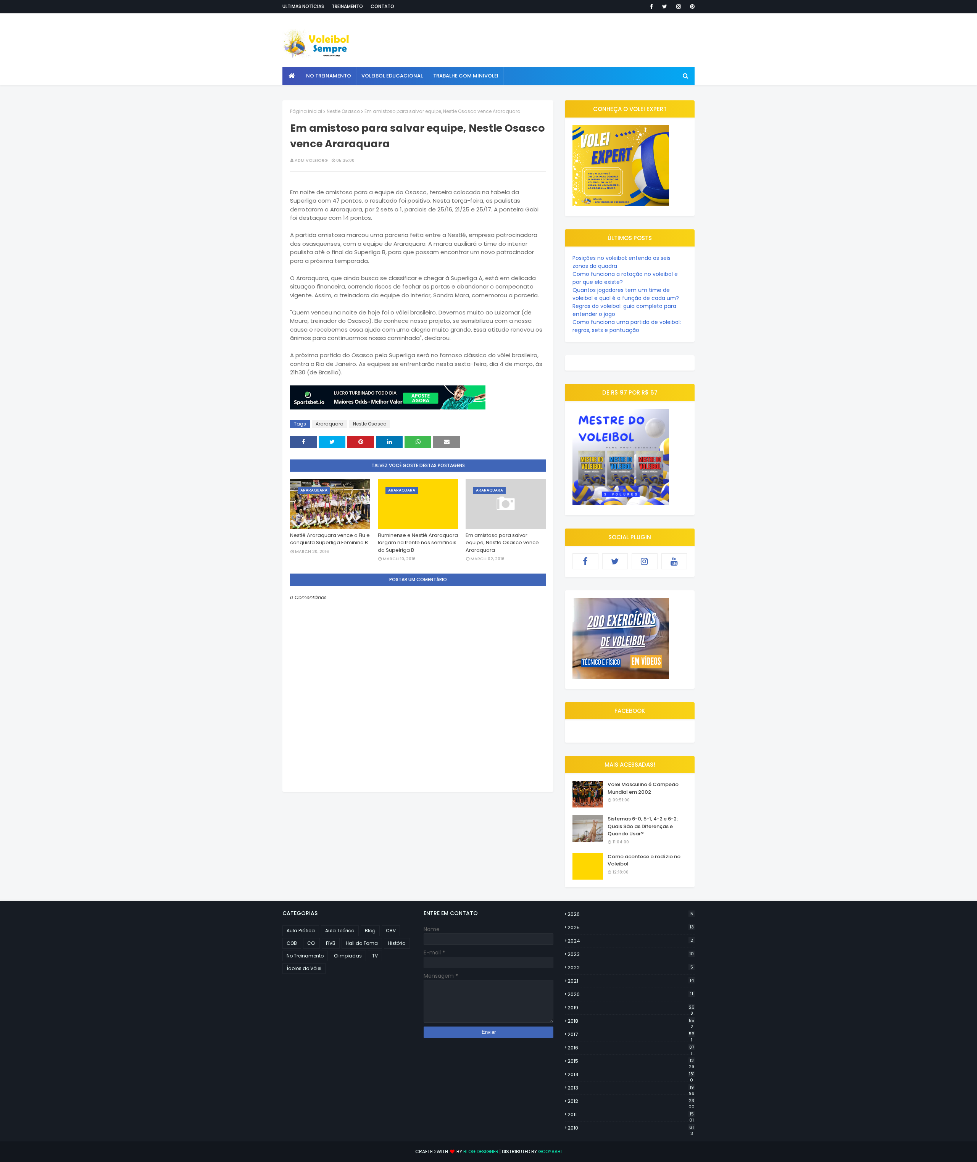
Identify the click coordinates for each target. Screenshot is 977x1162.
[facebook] (651, 6)
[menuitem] (291, 76)
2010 (630, 1128)
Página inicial (306, 111)
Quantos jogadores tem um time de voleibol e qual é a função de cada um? (625, 294)
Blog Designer (480, 1151)
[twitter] (664, 6)
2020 (630, 994)
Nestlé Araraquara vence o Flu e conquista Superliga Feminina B (330, 539)
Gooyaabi (550, 1151)
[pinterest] (691, 6)
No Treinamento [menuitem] (328, 75)
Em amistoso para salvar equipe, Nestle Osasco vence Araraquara (502, 543)
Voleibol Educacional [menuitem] (392, 75)
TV (375, 955)
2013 (631, 1088)
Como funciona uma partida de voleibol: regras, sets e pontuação (626, 326)
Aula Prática (301, 930)
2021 (630, 981)
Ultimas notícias (303, 6)
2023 (630, 954)
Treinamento (347, 6)
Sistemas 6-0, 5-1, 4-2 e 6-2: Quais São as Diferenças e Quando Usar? (643, 826)
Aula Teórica (340, 930)
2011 (630, 1114)
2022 (630, 967)
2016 (630, 1048)
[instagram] (679, 6)
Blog (370, 930)
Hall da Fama (362, 943)
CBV (391, 930)
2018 (630, 1021)
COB (292, 943)
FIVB (330, 943)
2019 (631, 1008)
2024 (630, 940)
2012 (631, 1101)
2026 (630, 914)
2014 (631, 1074)
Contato (382, 6)
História (397, 943)
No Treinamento (305, 955)
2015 (630, 1061)
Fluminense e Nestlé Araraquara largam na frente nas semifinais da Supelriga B (418, 543)
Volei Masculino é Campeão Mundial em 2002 (643, 788)
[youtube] (674, 561)
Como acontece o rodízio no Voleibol (644, 860)
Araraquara (329, 424)
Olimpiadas (348, 955)
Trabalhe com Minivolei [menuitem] (465, 75)
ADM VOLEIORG (311, 160)
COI (311, 943)
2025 (630, 927)
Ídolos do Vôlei (304, 968)
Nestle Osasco (343, 111)
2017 (631, 1034)
